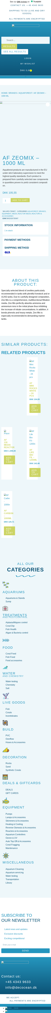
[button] (25, 76)
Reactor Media (24, 214)
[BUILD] (5, 722)
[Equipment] (6, 800)
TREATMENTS (15, 615)
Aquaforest (25, 93)
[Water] (5, 667)
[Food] (6, 640)
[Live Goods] (6, 696)
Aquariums (14, 592)
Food (8, 647)
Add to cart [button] (35, 408)
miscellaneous (18, 862)
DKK (15, 1008)
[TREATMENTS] (5, 608)
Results (9, 46)
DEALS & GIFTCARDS (22, 783)
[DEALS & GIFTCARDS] (5, 777)
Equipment (6, 214)
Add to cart (20, 200)
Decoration (15, 757)
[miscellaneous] (6, 855)
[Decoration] (6, 750)
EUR (15, 1011)
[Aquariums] (6, 584)
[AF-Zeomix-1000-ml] (25, 127)
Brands (13, 93)
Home (4, 93)
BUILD (8, 729)
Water (9, 673)
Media (14, 214)
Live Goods (14, 702)
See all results (14, 52)
